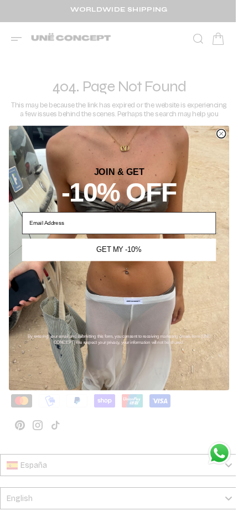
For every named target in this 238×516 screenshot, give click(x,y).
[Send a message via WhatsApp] (211, 453)
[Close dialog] (217, 133)
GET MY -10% (114, 250)
